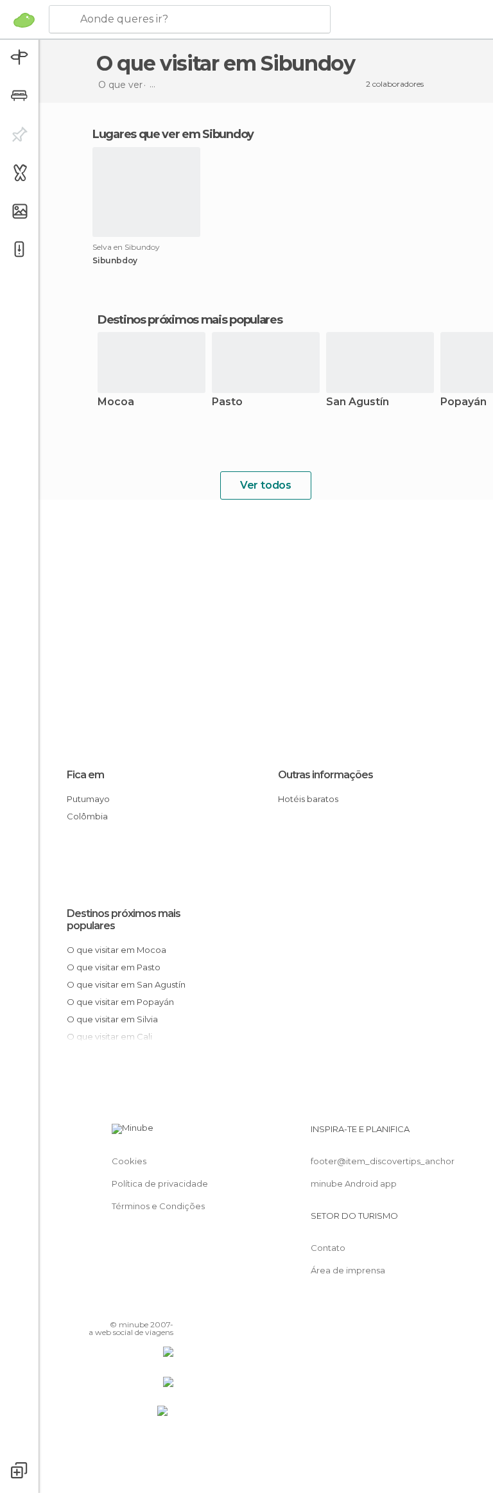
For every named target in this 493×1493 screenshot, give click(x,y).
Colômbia (87, 816)
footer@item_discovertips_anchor (382, 1161)
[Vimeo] (148, 1306)
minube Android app (354, 1183)
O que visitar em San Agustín (126, 984)
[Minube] (24, 20)
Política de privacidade (160, 1183)
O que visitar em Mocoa (116, 950)
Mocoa (116, 402)
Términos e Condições (158, 1206)
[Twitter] (131, 1306)
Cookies (129, 1161)
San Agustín (357, 402)
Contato (328, 1248)
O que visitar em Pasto (113, 967)
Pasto (227, 402)
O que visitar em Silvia (112, 1019)
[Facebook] (115, 1306)
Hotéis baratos (308, 799)
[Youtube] (165, 1306)
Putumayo (88, 799)
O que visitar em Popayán (120, 1002)
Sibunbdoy (114, 260)
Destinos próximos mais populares (190, 320)
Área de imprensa (348, 1270)
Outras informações (325, 775)
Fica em (85, 775)
